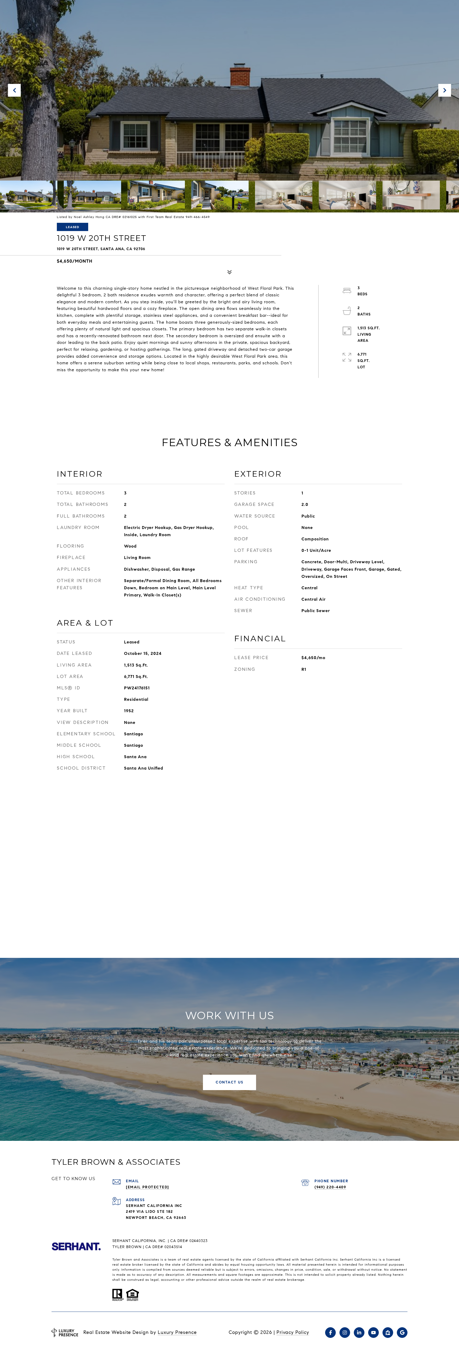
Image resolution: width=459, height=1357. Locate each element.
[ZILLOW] (387, 1332)
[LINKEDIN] (359, 1332)
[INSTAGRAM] (344, 1332)
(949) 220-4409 (330, 1187)
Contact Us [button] (229, 1082)
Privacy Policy (293, 1332)
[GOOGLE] (402, 1332)
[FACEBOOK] (330, 1332)
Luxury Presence (177, 1332)
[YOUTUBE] (373, 1332)
